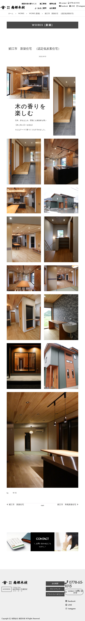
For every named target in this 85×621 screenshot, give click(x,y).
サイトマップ (55, 589)
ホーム (10, 13)
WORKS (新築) (34, 13)
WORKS (21, 13)
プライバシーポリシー (55, 594)
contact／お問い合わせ (75, 592)
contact (63, 3)
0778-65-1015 (75, 3)
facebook (64, 6)
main (42, 505)
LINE (73, 6)
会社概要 (55, 583)
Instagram (81, 6)
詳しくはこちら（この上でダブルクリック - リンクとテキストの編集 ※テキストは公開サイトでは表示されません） (42, 541)
